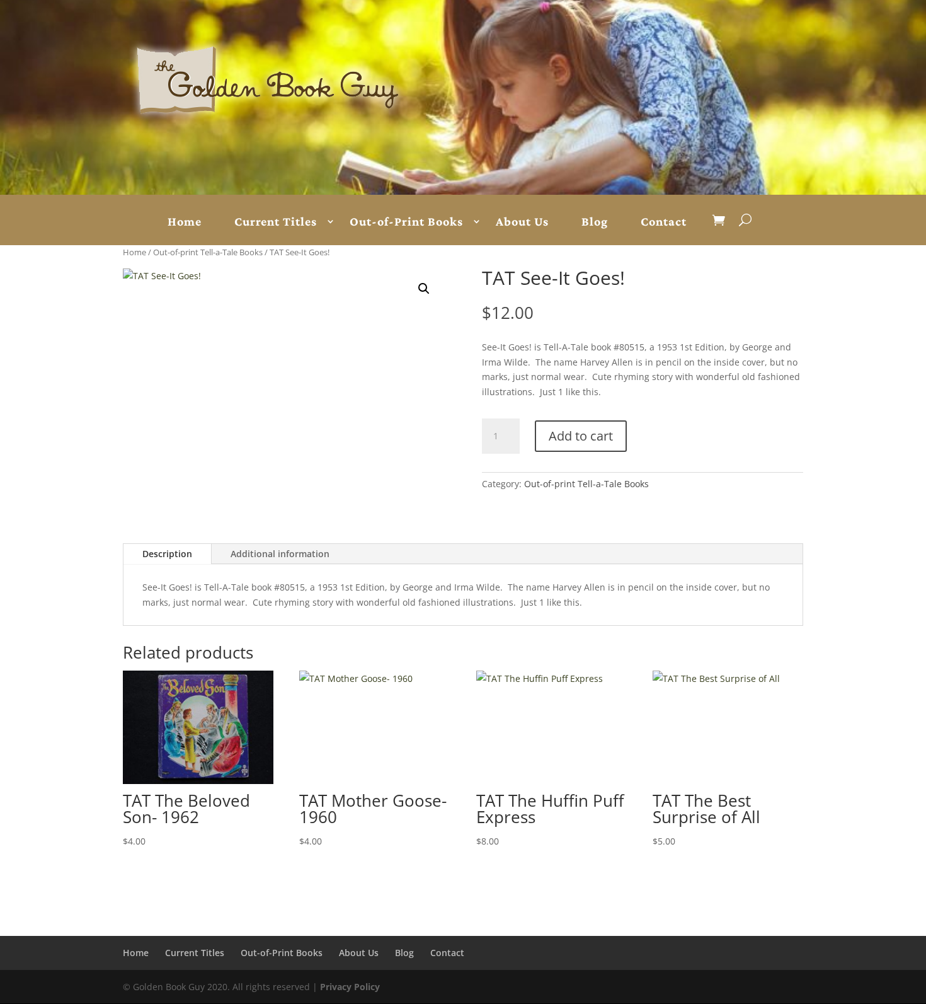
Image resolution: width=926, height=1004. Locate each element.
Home (185, 222)
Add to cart (581, 435)
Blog (594, 222)
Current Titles (275, 222)
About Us (522, 222)
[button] (424, 288)
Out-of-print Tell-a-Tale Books (208, 252)
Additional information (280, 554)
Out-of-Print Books (406, 222)
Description (167, 554)
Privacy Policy (350, 987)
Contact (664, 222)
